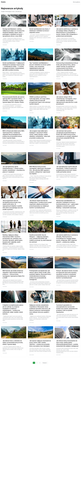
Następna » (45, 362)
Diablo (3, 2)
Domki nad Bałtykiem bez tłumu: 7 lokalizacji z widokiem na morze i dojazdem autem (39, 30)
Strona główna (76, 2)
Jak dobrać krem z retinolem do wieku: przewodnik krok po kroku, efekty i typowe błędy (13, 342)
